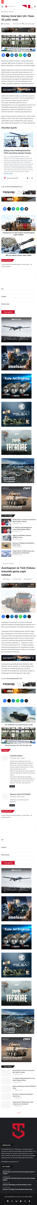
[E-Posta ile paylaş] (29, 55)
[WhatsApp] (20, 55)
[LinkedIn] (12, 55)
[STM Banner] (18, 90)
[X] (7, 55)
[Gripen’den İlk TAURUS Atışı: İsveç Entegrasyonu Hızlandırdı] (6, 553)
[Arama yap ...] (35, 7)
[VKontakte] (16, 55)
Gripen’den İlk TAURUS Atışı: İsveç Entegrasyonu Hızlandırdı (23, 552)
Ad (2, 289)
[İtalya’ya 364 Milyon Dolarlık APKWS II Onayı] (6, 538)
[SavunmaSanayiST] (18, 6)
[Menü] (2, 7)
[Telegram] (25, 55)
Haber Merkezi (6, 23)
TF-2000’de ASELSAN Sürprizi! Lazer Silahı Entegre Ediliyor (22, 528)
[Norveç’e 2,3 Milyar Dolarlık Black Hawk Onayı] (6, 545)
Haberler (11, 11)
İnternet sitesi (5, 304)
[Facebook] (3, 55)
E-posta (4, 296)
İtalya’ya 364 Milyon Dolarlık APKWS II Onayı (22, 536)
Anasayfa (5, 11)
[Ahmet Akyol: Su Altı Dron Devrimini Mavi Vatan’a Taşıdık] (6, 522)
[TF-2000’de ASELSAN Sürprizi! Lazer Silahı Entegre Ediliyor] (6, 530)
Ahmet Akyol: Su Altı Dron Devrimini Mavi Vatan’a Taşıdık (24, 520)
